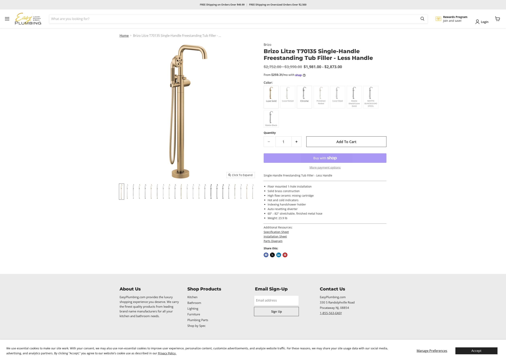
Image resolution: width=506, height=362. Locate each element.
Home (124, 35)
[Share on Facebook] (266, 255)
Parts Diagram (273, 241)
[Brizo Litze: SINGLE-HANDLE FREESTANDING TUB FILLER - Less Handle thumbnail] (121, 191)
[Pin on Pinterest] (285, 255)
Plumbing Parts (197, 320)
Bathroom (194, 303)
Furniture (193, 314)
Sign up (276, 311)
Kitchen (192, 297)
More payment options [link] (325, 167)
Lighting (192, 308)
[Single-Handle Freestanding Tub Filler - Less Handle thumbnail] (229, 191)
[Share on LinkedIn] (278, 255)
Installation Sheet (275, 236)
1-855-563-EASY (331, 313)
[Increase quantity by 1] (297, 141)
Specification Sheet (276, 232)
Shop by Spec (196, 326)
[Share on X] (272, 255)
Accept (476, 351)
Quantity (270, 132)
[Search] (422, 18)
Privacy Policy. (167, 353)
